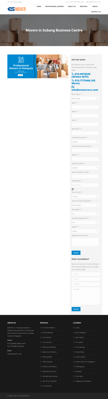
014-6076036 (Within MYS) (76, 2)
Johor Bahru (80, 337)
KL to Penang (80, 347)
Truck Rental (47, 386)
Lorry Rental (47, 337)
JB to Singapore (81, 333)
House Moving (48, 333)
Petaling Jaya (80, 367)
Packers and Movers (50, 367)
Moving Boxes (47, 357)
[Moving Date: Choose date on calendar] (73, 189)
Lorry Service (47, 342)
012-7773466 (18, 2)
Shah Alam (79, 376)
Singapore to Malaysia (83, 381)
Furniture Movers (49, 328)
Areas (78, 328)
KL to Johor (79, 342)
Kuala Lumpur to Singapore (85, 362)
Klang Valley (80, 352)
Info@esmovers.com (95, 2)
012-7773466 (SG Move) (83, 82)
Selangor (79, 371)
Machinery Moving (49, 347)
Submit (76, 253)
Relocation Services (49, 371)
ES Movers (26, 396)
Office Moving (47, 362)
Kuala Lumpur (81, 357)
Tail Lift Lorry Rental (50, 381)
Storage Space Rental (50, 376)
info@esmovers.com (85, 89)
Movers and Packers (50, 352)
